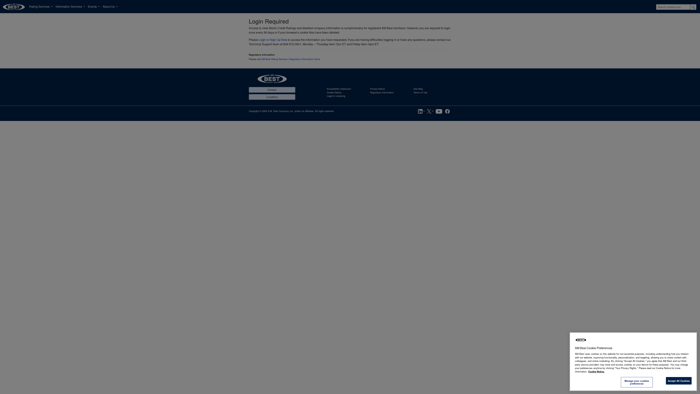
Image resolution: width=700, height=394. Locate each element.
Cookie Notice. (596, 371)
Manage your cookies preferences (637, 382)
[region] (633, 361)
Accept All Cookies (679, 381)
